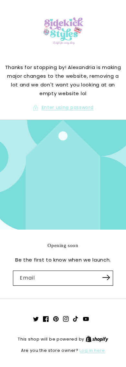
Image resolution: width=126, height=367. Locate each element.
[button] (63, 108)
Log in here (92, 350)
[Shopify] (97, 339)
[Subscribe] (106, 278)
